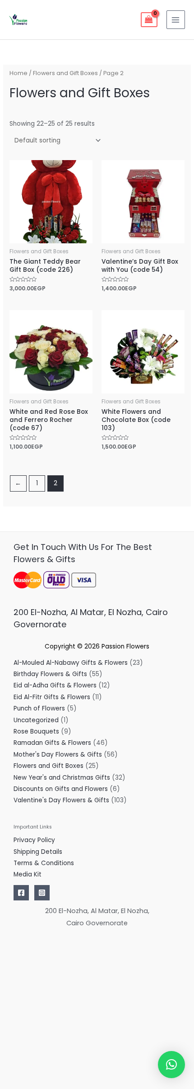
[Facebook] (21, 892)
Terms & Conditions (44, 863)
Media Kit (28, 874)
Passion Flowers (125, 646)
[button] (171, 1064)
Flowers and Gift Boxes (65, 73)
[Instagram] (42, 892)
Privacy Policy (34, 840)
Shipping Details (38, 852)
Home (18, 73)
